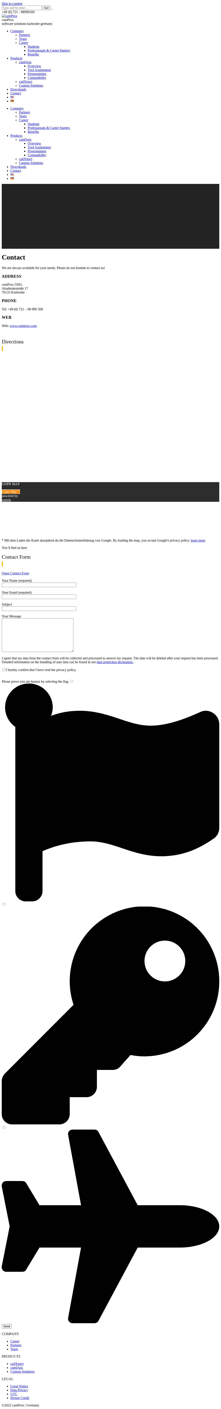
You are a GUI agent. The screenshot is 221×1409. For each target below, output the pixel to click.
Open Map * (10, 491)
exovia (6, 500)
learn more (198, 540)
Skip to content (12, 3)
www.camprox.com (23, 326)
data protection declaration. (115, 662)
